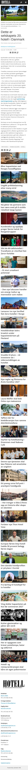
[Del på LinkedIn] (13, 52)
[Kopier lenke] (17, 52)
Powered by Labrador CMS (14, 767)
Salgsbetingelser (5, 763)
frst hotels (5, 146)
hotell (23, 146)
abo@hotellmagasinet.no (8, 733)
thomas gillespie (14, 146)
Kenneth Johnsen (6, 708)
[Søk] (21, 2)
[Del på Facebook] (10, 52)
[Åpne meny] (26, 2)
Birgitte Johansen (6, 751)
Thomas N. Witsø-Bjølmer (8, 703)
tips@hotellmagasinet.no (8, 725)
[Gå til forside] (8, 2)
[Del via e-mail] (15, 52)
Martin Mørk (4, 695)
